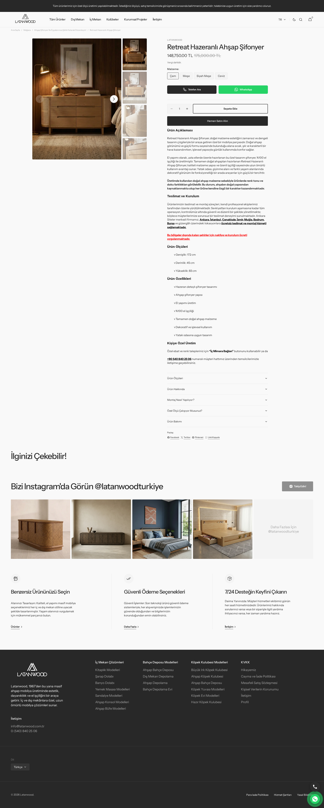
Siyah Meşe (205, 76)
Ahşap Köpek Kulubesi (207, 676)
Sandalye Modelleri (108, 696)
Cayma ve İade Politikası (258, 676)
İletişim (246, 696)
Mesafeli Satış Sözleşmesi (259, 683)
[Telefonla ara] (315, 787)
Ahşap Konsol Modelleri (112, 702)
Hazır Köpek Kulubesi (206, 702)
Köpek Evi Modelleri (205, 696)
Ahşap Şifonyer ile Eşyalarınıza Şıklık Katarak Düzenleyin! (60, 30)
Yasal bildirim (305, 794)
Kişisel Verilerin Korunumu (260, 689)
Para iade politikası (257, 794)
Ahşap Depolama (155, 683)
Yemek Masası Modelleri (112, 689)
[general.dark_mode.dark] (294, 19)
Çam (174, 76)
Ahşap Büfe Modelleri (110, 708)
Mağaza (27, 30)
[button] (300, 19)
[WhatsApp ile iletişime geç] (315, 799)
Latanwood (27, 794)
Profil (245, 702)
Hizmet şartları (283, 794)
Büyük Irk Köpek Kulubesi (209, 670)
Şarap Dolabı (104, 676)
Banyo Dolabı (104, 683)
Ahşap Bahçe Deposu (158, 670)
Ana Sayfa (15, 30)
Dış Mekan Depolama (158, 676)
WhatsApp (246, 89)
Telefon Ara (194, 89)
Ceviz (223, 76)
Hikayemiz (248, 670)
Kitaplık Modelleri (107, 670)
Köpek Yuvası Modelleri (208, 689)
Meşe (188, 76)
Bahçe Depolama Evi (157, 689)
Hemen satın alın (217, 121)
